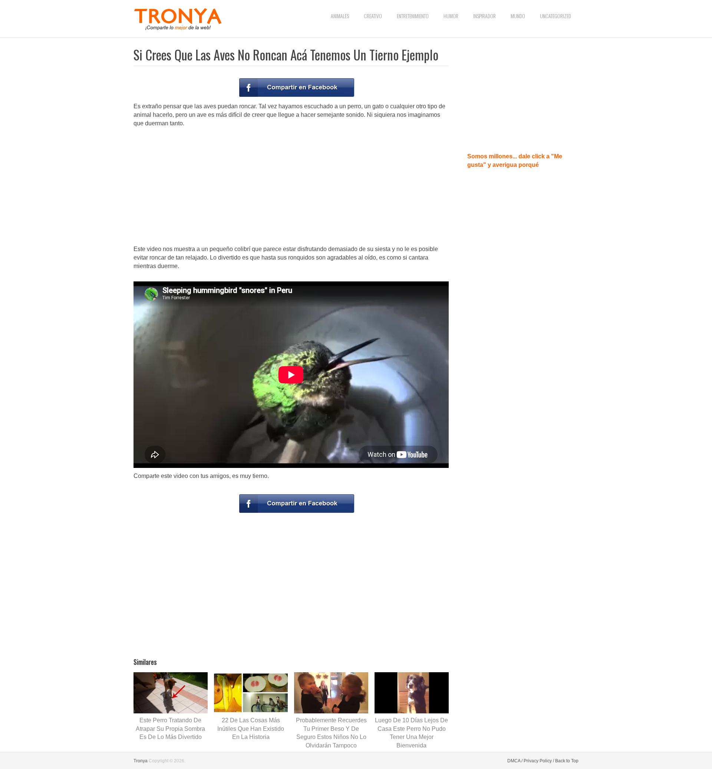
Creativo (373, 16)
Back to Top (566, 760)
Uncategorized (555, 16)
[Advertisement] (291, 187)
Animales (340, 16)
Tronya (141, 760)
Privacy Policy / (539, 760)
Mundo (518, 16)
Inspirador (484, 16)
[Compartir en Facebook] (297, 87)
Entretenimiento (413, 16)
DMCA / (515, 760)
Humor (451, 16)
